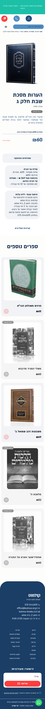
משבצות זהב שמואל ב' (28, 431)
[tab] (22, 158)
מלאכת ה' (35, 494)
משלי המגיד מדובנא (29, 368)
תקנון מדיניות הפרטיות (11, 693)
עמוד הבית (38, 32)
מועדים (31, 32)
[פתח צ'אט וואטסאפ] (38, 702)
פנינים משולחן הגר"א (29, 306)
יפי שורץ (15, 706)
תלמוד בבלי (24, 32)
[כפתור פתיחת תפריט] (6, 26)
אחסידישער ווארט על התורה (24, 557)
